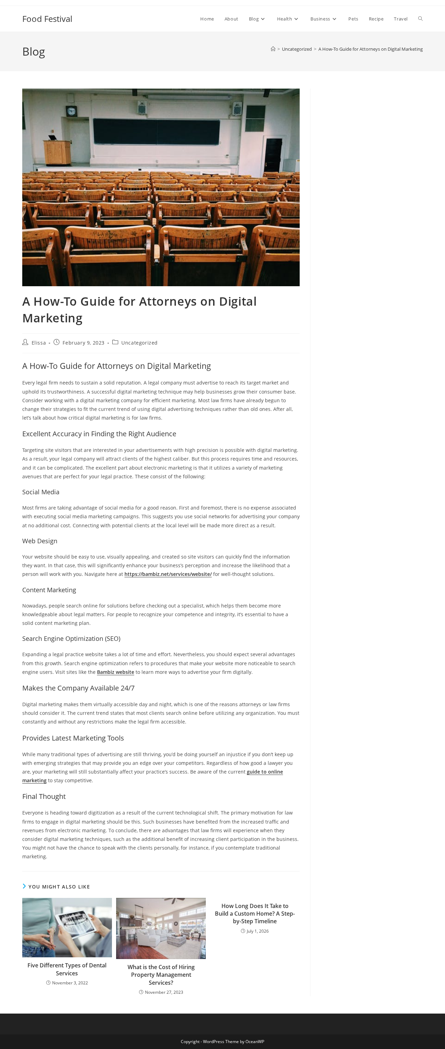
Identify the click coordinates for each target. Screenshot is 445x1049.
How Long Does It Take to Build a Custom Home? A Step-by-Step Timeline (255, 913)
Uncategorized (139, 342)
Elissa (39, 342)
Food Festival (47, 18)
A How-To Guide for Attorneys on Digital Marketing (370, 49)
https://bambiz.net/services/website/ (168, 574)
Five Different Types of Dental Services (66, 969)
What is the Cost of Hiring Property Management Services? (161, 974)
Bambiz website (115, 672)
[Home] (273, 49)
